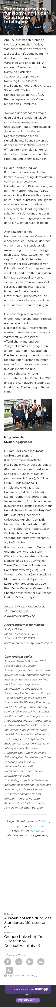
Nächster (9, 932)
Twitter (44, 821)
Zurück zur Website (18, 2)
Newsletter (36, 830)
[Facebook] (7, 961)
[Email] (41, 961)
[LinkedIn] (29, 961)
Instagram (17, 826)
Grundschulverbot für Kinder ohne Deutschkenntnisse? (23, 941)
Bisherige (9, 914)
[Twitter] (18, 961)
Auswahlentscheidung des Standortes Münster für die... (27, 922)
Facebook (37, 826)
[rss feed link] (9, 970)
